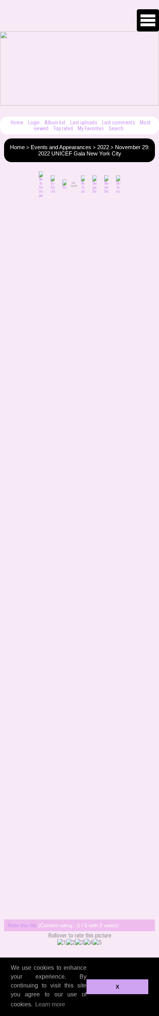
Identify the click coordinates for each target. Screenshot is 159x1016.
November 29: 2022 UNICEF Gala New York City (93, 150)
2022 (103, 147)
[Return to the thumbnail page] (41, 184)
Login (34, 122)
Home (17, 122)
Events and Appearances (61, 147)
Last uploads (83, 122)
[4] (88, 942)
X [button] (117, 987)
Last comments (118, 122)
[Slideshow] (64, 184)
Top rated (63, 128)
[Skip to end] (118, 184)
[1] (61, 942)
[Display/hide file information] (52, 184)
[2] (70, 942)
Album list (54, 122)
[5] (97, 942)
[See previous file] (94, 184)
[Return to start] (83, 184)
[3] (79, 942)
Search (116, 128)
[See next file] (106, 184)
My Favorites (91, 128)
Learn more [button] (50, 1004)
